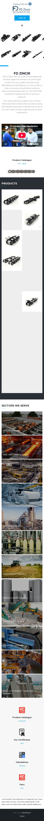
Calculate (22, 766)
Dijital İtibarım (26, 813)
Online (24, 164)
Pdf (19, 164)
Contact (22, 816)
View (22, 743)
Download (22, 721)
